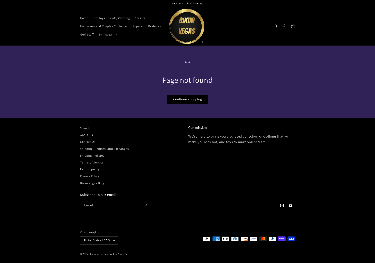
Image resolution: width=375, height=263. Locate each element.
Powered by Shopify (115, 253)
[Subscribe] (146, 205)
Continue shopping (187, 99)
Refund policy (90, 169)
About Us (86, 135)
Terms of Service (92, 162)
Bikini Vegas (96, 253)
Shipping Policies (92, 155)
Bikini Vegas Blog (92, 183)
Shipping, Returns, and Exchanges (104, 149)
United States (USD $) (97, 240)
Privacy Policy (89, 176)
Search (85, 128)
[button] (107, 34)
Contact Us (87, 142)
